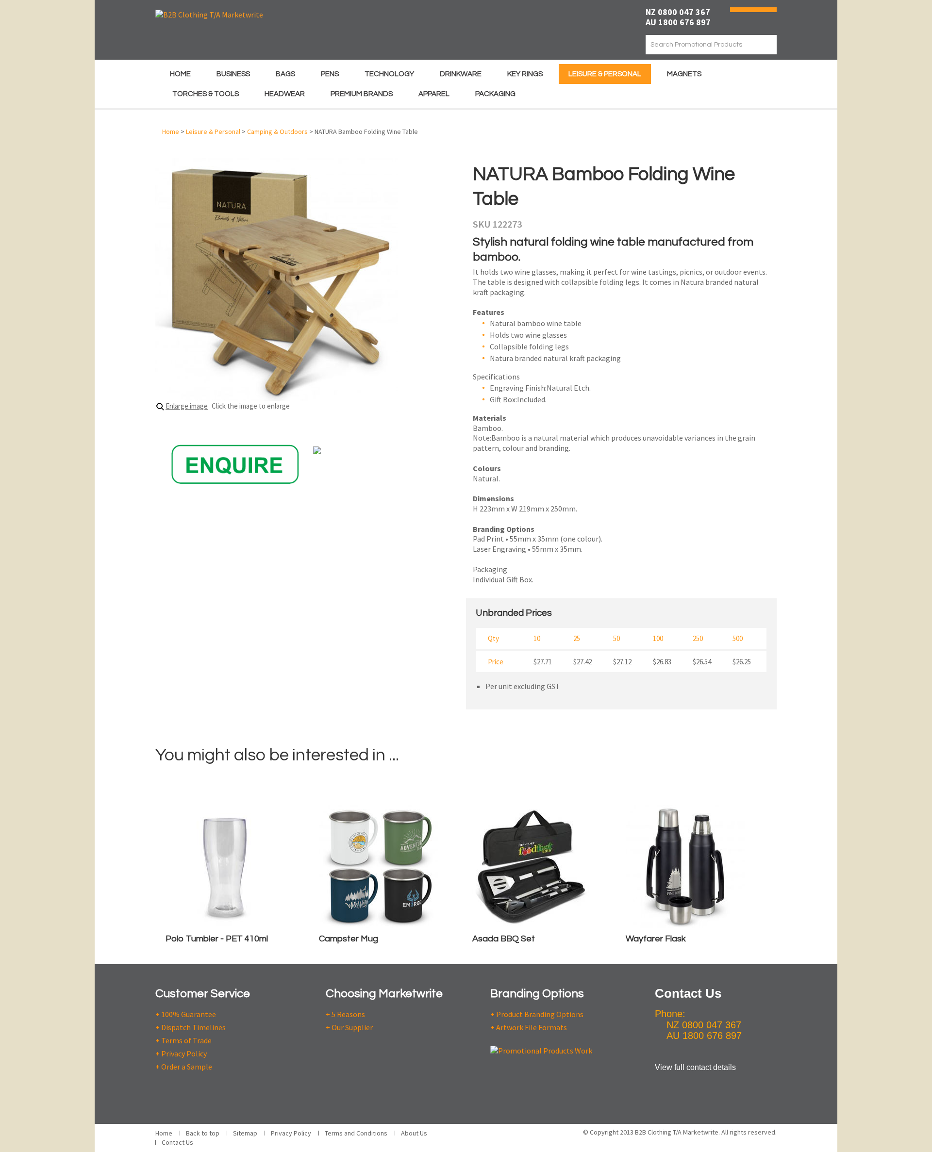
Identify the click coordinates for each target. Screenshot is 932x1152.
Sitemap (245, 1133)
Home (180, 74)
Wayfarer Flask (656, 938)
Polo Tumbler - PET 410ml (217, 938)
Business (233, 74)
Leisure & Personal (604, 74)
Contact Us (177, 1142)
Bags (285, 74)
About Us (414, 1133)
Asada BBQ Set (503, 938)
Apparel (433, 94)
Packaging (495, 94)
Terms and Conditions (356, 1133)
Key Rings (525, 74)
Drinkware (461, 74)
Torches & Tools (205, 94)
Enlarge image (187, 406)
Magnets (684, 74)
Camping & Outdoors (277, 131)
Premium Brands (362, 94)
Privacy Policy (291, 1133)
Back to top (202, 1133)
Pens (330, 74)
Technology (389, 74)
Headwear (285, 94)
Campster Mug (348, 938)
